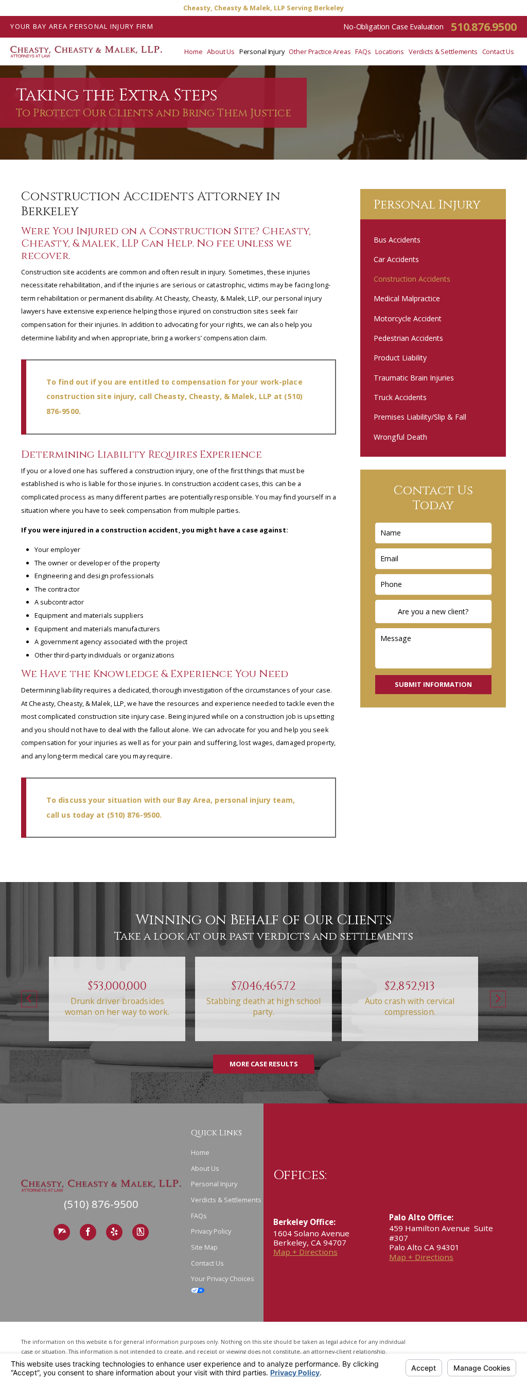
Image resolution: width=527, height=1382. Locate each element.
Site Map (204, 1247)
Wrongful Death (400, 437)
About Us (205, 1168)
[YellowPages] (140, 1232)
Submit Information (433, 684)
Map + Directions (305, 1252)
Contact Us (207, 1263)
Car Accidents (396, 259)
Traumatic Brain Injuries (414, 378)
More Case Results (264, 1063)
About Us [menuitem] (221, 51)
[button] (29, 999)
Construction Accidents (412, 279)
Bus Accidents (397, 240)
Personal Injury (214, 1183)
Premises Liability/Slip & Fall (420, 417)
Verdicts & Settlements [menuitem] (443, 51)
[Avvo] (62, 1232)
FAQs (199, 1215)
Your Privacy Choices (222, 1278)
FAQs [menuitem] (363, 51)
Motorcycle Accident (408, 318)
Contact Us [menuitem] (498, 51)
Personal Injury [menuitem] (262, 51)
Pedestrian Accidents (408, 338)
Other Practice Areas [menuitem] (319, 51)
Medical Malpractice (407, 298)
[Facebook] (88, 1232)
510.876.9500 (483, 26)
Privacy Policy (211, 1231)
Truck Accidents (400, 397)
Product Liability (400, 357)
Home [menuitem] (193, 51)
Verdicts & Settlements (226, 1199)
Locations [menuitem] (389, 51)
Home (200, 1152)
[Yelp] (114, 1232)
